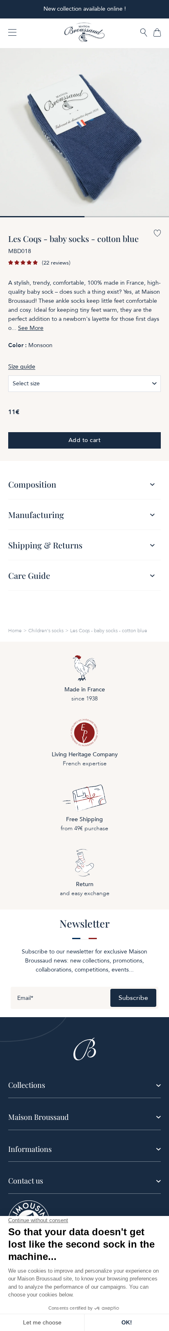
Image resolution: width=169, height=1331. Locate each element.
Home (15, 630)
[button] (143, 33)
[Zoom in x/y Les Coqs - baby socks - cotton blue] (84, 132)
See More (30, 328)
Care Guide (29, 575)
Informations (30, 1149)
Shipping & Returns (45, 544)
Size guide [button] (21, 367)
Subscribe (133, 997)
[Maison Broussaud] (84, 32)
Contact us (25, 1181)
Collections (26, 1085)
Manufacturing (36, 514)
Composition (32, 484)
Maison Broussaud (38, 1117)
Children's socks (46, 630)
